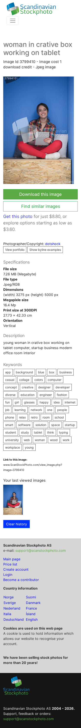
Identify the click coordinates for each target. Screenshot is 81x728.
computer (54, 380)
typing (63, 432)
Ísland (30, 614)
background (24, 372)
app (8, 372)
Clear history (16, 524)
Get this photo (17, 216)
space (55, 425)
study (25, 432)
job (7, 410)
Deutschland (13, 619)
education (28, 395)
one (49, 410)
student (10, 432)
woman (40, 440)
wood (54, 440)
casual (9, 380)
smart (9, 425)
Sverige (9, 603)
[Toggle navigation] (13, 20)
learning (20, 410)
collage (24, 380)
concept (11, 387)
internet (70, 402)
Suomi (31, 597)
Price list (10, 564)
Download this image (40, 194)
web (27, 440)
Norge (8, 597)
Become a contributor (21, 580)
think (50, 432)
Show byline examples (45, 249)
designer (44, 387)
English (32, 619)
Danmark (33, 603)
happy (44, 402)
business (65, 372)
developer (63, 387)
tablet (38, 432)
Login (7, 574)
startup (70, 425)
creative (27, 387)
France (31, 608)
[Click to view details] (13, 499)
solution (40, 425)
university (12, 440)
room (46, 417)
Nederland (11, 608)
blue (41, 372)
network (36, 410)
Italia (7, 614)
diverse (10, 395)
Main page (11, 559)
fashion (62, 395)
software (24, 425)
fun (7, 402)
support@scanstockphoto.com (40, 550)
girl (17, 402)
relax (22, 417)
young (29, 447)
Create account (16, 569)
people (62, 410)
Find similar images (40, 206)
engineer (46, 395)
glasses (29, 402)
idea (57, 402)
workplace (12, 447)
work (66, 440)
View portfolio (14, 249)
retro (34, 417)
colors (38, 380)
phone (9, 417)
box (51, 372)
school (59, 417)
